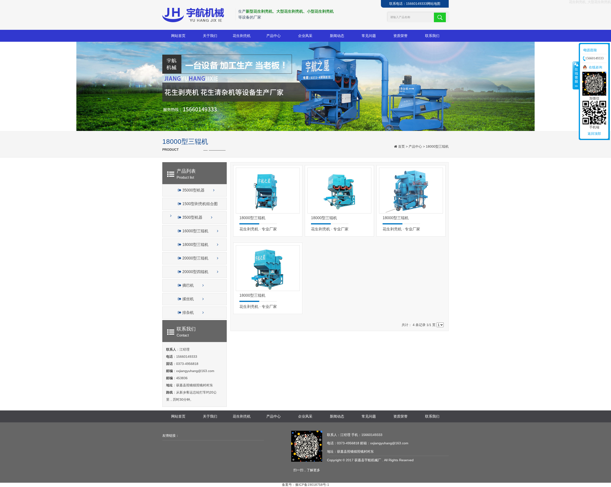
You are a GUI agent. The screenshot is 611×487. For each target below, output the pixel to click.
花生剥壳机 (242, 36)
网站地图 (433, 3)
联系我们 (432, 36)
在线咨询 (595, 67)
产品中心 (273, 36)
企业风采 (305, 36)
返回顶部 (594, 133)
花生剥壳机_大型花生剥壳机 (590, 2)
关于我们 (210, 36)
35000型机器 (193, 190)
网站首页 (178, 36)
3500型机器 (192, 217)
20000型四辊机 (195, 272)
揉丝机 (188, 299)
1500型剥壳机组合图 (199, 204)
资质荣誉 (400, 36)
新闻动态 (337, 36)
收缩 (576, 75)
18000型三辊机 (437, 146)
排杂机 (188, 313)
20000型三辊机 (195, 258)
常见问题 (369, 36)
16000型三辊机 (195, 231)
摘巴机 (188, 285)
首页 (401, 146)
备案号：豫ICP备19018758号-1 (305, 485)
